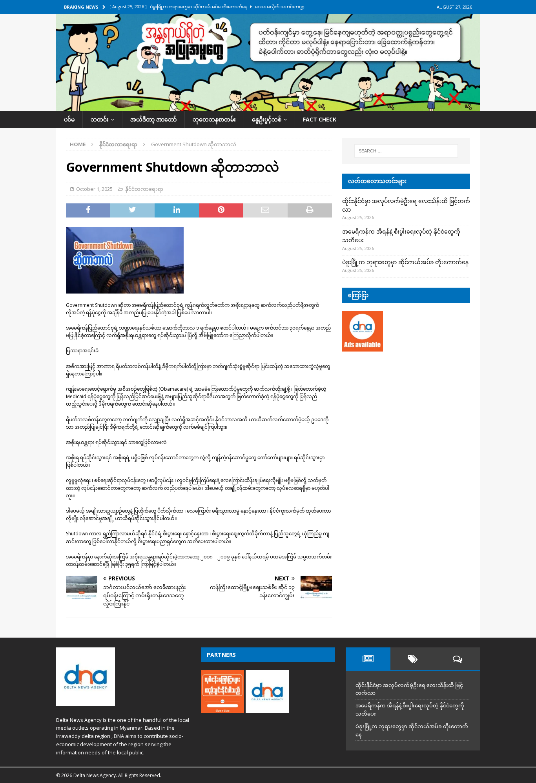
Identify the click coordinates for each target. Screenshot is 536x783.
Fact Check (319, 119)
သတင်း (100, 119)
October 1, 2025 (94, 188)
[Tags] (412, 658)
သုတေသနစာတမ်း (214, 119)
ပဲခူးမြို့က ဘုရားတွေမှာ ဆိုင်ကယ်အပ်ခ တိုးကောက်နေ (405, 262)
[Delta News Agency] (268, 107)
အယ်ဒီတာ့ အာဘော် (153, 119)
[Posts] (368, 658)
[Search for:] (406, 151)
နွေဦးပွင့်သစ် (266, 119)
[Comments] (457, 658)
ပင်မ (69, 119)
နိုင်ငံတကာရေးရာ (144, 188)
